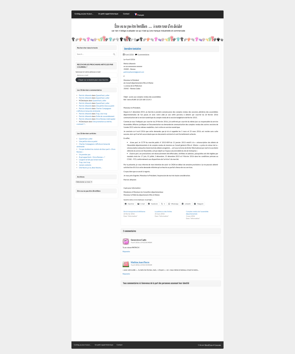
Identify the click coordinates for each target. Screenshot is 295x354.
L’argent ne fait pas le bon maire (91, 160)
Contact (126, 14)
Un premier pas (84, 154)
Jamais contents (85, 165)
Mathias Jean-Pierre (140, 262)
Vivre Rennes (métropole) (105, 119)
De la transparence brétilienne (134, 211)
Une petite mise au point (105, 106)
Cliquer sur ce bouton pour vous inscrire (93, 80)
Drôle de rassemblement (105, 116)
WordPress (209, 345)
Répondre (126, 251)
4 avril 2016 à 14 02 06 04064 (141, 242)
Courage (218, 345)
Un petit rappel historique (108, 14)
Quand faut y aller (102, 95)
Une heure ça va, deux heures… (90, 168)
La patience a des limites (163, 211)
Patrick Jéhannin (85, 95)
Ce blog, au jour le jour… (84, 14)
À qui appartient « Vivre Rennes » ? (92, 157)
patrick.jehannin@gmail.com (134, 72)
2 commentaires (143, 54)
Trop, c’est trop (101, 114)
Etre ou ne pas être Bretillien (88, 191)
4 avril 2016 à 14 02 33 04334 (141, 265)
